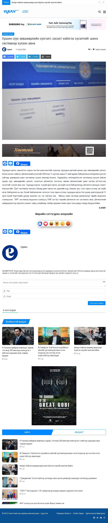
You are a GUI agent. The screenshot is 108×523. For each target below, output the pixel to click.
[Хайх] (99, 13)
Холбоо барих (78, 513)
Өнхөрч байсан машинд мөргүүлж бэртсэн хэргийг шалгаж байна (46, 466)
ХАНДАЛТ (79, 432)
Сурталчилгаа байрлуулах (95, 513)
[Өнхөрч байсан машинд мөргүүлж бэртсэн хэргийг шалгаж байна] (90, 336)
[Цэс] (104, 13)
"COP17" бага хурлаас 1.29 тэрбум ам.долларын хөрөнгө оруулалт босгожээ (51, 491)
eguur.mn (44, 513)
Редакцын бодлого (64, 513)
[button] (54, 24)
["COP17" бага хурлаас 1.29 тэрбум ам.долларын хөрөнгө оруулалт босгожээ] (10, 494)
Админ (9, 49)
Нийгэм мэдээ (8, 34)
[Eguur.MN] (16, 11)
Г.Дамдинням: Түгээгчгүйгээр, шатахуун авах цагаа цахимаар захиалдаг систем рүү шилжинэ (48, 2)
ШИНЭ (27, 432)
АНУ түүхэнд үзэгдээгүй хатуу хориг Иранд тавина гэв (42, 503)
